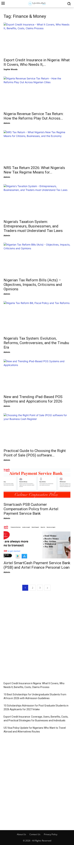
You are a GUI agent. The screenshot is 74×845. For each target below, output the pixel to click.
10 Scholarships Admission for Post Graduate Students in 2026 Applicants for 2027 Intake (36, 707)
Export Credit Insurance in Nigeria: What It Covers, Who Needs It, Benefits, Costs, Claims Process (34, 685)
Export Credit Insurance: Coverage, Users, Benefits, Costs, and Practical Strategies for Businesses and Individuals (36, 718)
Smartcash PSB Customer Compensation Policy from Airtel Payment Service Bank (31, 509)
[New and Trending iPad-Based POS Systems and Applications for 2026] (37, 375)
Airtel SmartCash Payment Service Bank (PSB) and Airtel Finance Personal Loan (37, 565)
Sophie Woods (10, 69)
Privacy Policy (50, 834)
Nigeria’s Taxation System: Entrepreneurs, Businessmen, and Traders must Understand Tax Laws (33, 226)
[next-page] (47, 588)
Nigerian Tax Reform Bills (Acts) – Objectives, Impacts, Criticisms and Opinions (33, 284)
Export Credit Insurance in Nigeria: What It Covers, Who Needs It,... (37, 62)
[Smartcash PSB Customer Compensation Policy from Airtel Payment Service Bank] (37, 483)
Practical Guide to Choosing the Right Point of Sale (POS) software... (35, 453)
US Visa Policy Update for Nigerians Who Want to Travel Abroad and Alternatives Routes (35, 729)
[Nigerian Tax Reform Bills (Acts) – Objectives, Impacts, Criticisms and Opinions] (37, 259)
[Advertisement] (37, 634)
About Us (21, 834)
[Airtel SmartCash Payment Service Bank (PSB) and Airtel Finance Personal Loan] (37, 541)
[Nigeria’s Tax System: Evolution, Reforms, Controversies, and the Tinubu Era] (37, 317)
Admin (7, 123)
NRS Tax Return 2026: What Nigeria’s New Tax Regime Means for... (34, 170)
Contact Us (34, 834)
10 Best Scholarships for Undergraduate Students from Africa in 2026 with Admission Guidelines (35, 696)
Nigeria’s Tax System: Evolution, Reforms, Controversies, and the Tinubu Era (36, 342)
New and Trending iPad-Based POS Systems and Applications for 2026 (33, 399)
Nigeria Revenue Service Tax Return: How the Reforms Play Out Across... (33, 116)
